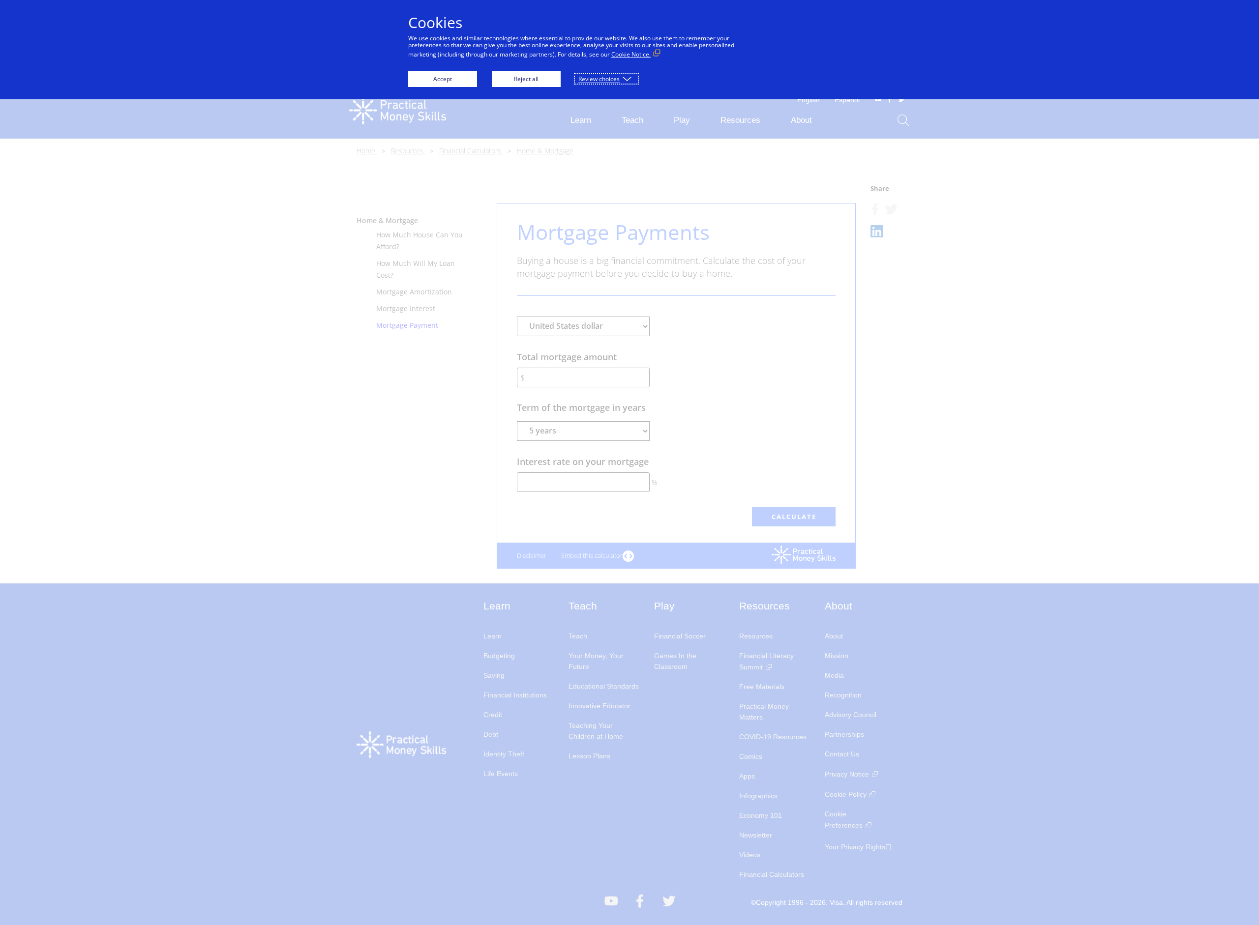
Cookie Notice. (631, 54)
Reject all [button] (526, 79)
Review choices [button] (599, 79)
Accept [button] (442, 79)
